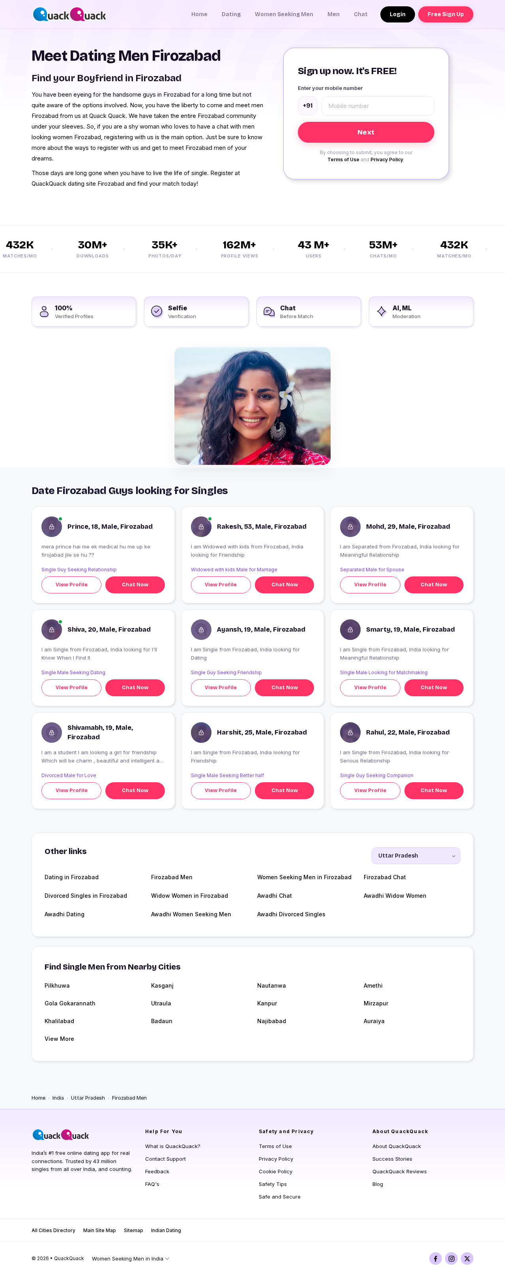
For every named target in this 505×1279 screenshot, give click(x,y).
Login (398, 14)
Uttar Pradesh (88, 1098)
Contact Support (165, 1159)
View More (59, 1038)
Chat (361, 14)
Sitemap (133, 1230)
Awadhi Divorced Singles (291, 914)
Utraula (161, 1003)
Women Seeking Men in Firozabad (304, 877)
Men (333, 14)
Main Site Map (99, 1230)
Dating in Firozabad (72, 877)
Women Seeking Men (284, 14)
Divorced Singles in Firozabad (86, 895)
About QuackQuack (396, 1146)
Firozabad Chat (385, 877)
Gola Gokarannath (70, 1003)
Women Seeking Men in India (127, 1258)
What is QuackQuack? (172, 1146)
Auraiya (374, 1021)
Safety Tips (273, 1184)
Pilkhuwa (57, 985)
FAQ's (152, 1184)
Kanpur (267, 1003)
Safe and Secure (280, 1196)
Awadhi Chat (274, 895)
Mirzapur (376, 1003)
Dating (231, 14)
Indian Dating (166, 1230)
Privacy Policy (386, 159)
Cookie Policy (275, 1171)
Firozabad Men (172, 877)
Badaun (161, 1021)
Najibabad (271, 1021)
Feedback (157, 1171)
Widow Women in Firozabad (189, 895)
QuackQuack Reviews (399, 1171)
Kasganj (162, 985)
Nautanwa (271, 985)
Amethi (373, 985)
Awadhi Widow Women (395, 895)
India (58, 1098)
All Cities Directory (53, 1230)
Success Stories (392, 1159)
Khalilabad (59, 1021)
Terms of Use (343, 159)
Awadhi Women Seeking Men (191, 914)
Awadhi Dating (64, 914)
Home (199, 14)
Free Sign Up (446, 14)
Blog (377, 1184)
